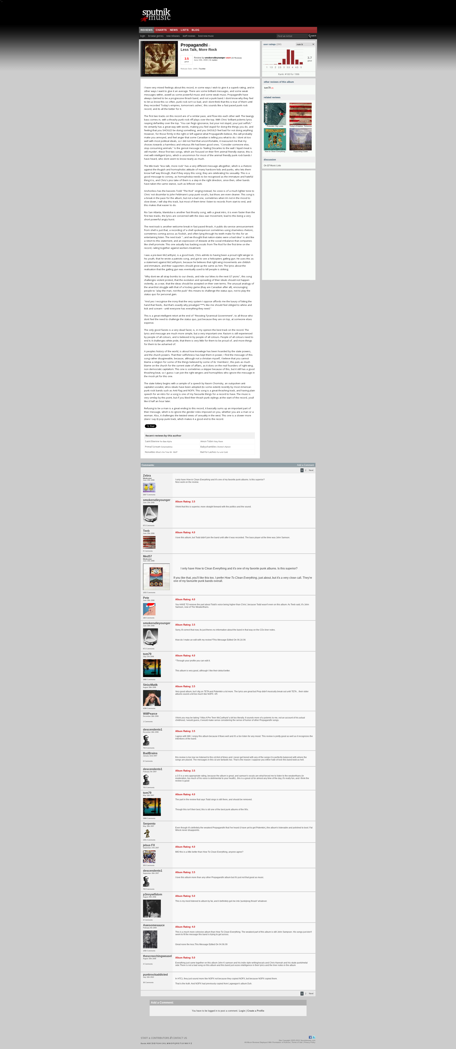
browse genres (155, 35)
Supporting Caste (300, 151)
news (174, 30)
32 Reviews (236, 58)
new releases (173, 35)
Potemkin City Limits (275, 126)
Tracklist (202, 69)
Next (311, 470)
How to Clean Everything (275, 151)
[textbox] (292, 36)
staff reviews (189, 35)
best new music (206, 35)
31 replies (213, 60)
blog (195, 30)
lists (184, 30)
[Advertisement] (288, 226)
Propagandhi (194, 44)
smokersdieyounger (215, 57)
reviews (146, 30)
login (142, 35)
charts (161, 30)
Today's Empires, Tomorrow (300, 126)
